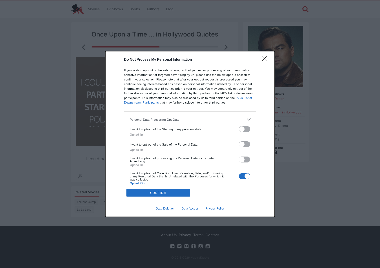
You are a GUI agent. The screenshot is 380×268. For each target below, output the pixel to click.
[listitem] (190, 119)
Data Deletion (165, 208)
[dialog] (190, 134)
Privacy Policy (215, 208)
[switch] (244, 129)
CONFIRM (158, 193)
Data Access (190, 208)
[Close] (266, 60)
